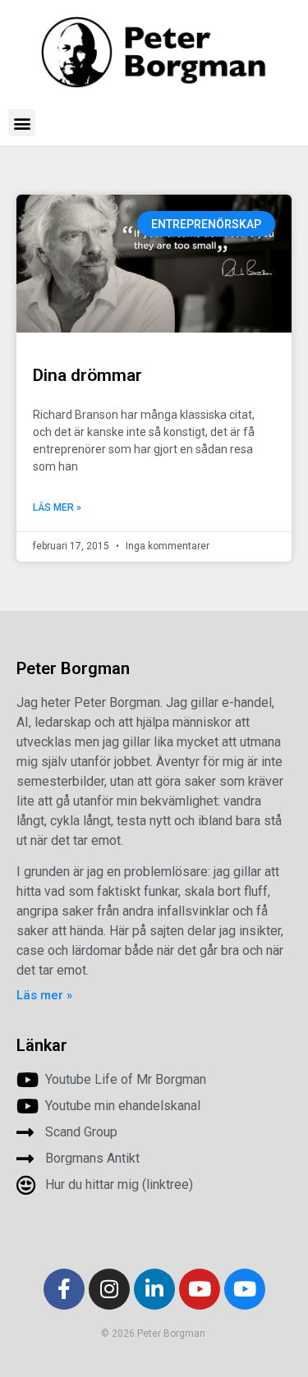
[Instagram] (109, 1289)
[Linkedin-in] (154, 1289)
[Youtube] (199, 1289)
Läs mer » (57, 507)
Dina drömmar (87, 375)
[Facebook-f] (64, 1289)
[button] (21, 122)
